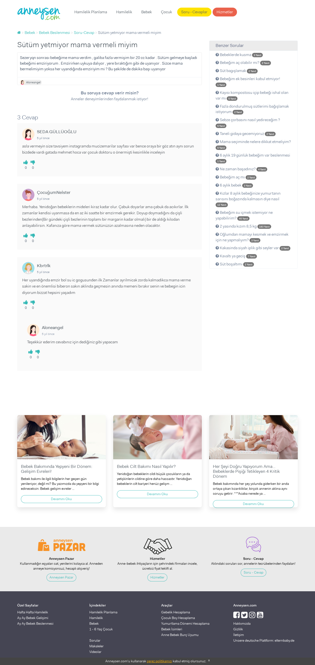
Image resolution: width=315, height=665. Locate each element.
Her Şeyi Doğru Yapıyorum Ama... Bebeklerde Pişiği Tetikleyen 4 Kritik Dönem (246, 471)
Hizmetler (225, 11)
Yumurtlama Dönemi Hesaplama (185, 623)
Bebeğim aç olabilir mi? (244, 62)
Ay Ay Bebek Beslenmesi (35, 623)
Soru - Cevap (253, 572)
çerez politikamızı (159, 661)
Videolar (95, 652)
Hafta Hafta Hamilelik (32, 612)
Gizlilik (238, 629)
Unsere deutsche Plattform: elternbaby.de (263, 640)
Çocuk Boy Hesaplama (178, 618)
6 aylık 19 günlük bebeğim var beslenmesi (253, 158)
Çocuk (166, 11)
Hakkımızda (242, 623)
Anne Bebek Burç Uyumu (180, 635)
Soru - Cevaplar (194, 11)
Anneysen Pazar (61, 577)
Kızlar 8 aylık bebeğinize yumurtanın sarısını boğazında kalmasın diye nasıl (248, 199)
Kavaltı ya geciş (237, 256)
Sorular (94, 640)
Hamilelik (124, 11)
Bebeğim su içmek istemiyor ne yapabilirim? (244, 215)
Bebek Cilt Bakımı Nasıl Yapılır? (146, 466)
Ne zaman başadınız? (242, 169)
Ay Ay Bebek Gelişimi (32, 618)
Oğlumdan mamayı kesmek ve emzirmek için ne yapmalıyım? (252, 237)
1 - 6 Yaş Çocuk (101, 629)
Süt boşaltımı (235, 264)
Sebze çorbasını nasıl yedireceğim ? (248, 122)
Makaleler (96, 646)
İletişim (238, 635)
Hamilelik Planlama (90, 11)
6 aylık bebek (235, 185)
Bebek (146, 11)
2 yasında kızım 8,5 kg (244, 226)
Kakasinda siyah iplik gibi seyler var (254, 247)
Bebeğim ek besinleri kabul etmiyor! (248, 81)
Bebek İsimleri (171, 629)
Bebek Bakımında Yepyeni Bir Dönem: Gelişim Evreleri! (56, 468)
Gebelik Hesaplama (175, 612)
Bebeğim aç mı (237, 177)
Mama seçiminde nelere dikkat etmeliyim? (254, 144)
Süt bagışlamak (237, 70)
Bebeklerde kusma (240, 54)
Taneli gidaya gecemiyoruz (246, 133)
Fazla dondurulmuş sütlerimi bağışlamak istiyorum (252, 109)
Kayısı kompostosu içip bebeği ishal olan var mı (252, 95)
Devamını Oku (61, 499)
